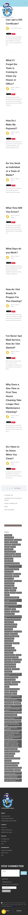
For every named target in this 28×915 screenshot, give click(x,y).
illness (6, 590)
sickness (13, 592)
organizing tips (9, 558)
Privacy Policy (4, 852)
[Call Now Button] (4, 912)
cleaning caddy (9, 703)
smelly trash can (9, 622)
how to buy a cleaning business (13, 712)
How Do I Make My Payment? (11, 124)
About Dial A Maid (5, 816)
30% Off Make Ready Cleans (12, 758)
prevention (12, 590)
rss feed (18, 554)
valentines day (8, 581)
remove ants (14, 633)
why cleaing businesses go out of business (13, 706)
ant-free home (8, 629)
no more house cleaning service (11, 606)
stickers (7, 595)
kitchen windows (9, 638)
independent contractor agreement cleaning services (12, 700)
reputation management (11, 684)
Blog (2, 843)
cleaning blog (8, 576)
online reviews (16, 682)
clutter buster (17, 556)
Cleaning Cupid (9, 641)
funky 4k (7, 611)
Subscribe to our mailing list (10, 884)
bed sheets (17, 662)
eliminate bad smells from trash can (13, 617)
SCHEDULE (19, 910)
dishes (14, 693)
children (7, 547)
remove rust (8, 645)
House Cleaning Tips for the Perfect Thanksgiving (12, 780)
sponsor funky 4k (9, 613)
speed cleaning (9, 571)
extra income (15, 669)
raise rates (7, 609)
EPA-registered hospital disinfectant (11, 728)
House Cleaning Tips (10, 503)
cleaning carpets (17, 659)
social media (13, 691)
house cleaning (9, 549)
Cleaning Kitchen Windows (11, 636)
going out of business (10, 603)
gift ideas (16, 576)
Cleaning (18, 655)
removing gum (16, 544)
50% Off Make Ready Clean (12, 751)
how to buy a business (10, 715)
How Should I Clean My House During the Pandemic (13, 773)
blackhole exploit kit (10, 551)
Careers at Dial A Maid (6, 832)
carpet (6, 542)
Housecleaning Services (7, 818)
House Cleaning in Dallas (11, 657)
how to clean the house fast (12, 563)
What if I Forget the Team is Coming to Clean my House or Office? (11, 72)
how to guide (17, 581)
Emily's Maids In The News (12, 763)
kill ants (7, 633)
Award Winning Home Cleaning (8, 820)
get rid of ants (17, 631)
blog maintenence (9, 554)
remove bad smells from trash (12, 619)
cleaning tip (8, 544)
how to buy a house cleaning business (12, 709)
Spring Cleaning (9, 537)
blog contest (17, 574)
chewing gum (13, 542)
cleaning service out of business (10, 600)
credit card (7, 682)
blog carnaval (8, 574)
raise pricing (18, 539)
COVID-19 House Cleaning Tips (13, 767)
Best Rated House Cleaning (12, 689)
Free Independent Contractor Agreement (12, 697)
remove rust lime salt (10, 650)
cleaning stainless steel (10, 624)
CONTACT (7, 910)
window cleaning (9, 585)
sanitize (7, 592)
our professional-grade (11, 749)
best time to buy (9, 770)
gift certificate (8, 643)
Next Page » (17, 488)
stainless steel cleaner (10, 626)
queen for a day (9, 578)
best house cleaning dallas (11, 597)
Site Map (14, 906)
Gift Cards (3, 841)
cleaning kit (17, 703)
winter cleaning (9, 561)
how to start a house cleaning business (12, 674)
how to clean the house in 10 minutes (12, 566)
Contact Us (4, 827)
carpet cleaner (8, 662)
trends (6, 691)
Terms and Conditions (6, 850)
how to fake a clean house (11, 569)
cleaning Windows (9, 655)
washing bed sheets (10, 666)
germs (14, 588)
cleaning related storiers (11, 765)
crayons (13, 547)
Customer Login (5, 839)
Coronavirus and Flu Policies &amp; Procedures (12, 718)
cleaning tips (8, 535)
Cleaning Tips (8, 495)
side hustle (7, 669)
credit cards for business (11, 677)
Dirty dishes (8, 693)
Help (2, 855)
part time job (8, 671)
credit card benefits (10, 679)
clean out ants (8, 631)
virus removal (8, 556)
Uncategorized (9, 509)
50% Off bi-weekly (9, 753)
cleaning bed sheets (10, 664)
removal (19, 592)
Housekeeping (9, 652)
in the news (8, 760)
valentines (16, 643)
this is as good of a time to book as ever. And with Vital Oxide (12, 724)
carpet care (8, 659)
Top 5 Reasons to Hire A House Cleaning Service (11, 776)
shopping (17, 770)
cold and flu (8, 588)
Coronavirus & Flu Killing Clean (13, 720)
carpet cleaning (9, 539)
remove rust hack (9, 648)
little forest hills (15, 611)
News (6, 506)
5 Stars (7, 686)
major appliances (9, 583)
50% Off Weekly (9, 756)
